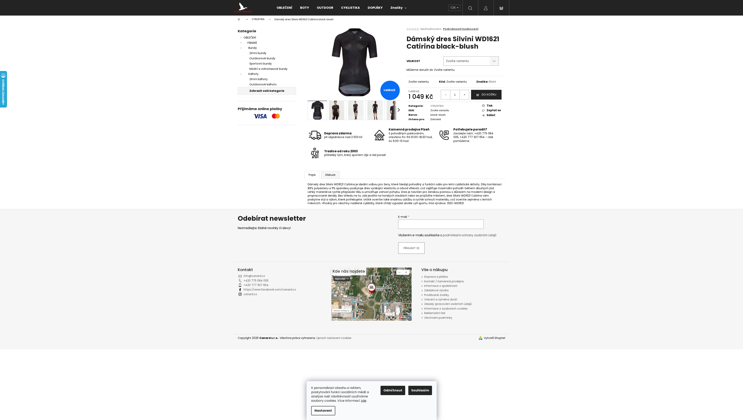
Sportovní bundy (260, 64)
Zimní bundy (257, 53)
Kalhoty (253, 74)
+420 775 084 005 (256, 281)
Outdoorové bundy (262, 58)
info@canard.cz (254, 276)
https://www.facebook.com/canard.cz (270, 289)
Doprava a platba (436, 277)
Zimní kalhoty (258, 79)
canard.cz (250, 294)
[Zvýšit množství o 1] (464, 94)
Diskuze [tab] (330, 175)
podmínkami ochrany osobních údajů (469, 235)
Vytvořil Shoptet (494, 338)
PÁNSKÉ (252, 43)
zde (363, 400)
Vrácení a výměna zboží (440, 299)
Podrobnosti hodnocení (460, 29)
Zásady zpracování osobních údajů (448, 304)
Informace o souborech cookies (446, 309)
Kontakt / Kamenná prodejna (444, 281)
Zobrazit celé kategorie (266, 91)
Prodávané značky (436, 295)
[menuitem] (284, 8)
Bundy (252, 48)
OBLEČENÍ (250, 37)
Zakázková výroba (436, 290)
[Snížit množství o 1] (445, 94)
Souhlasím (420, 390)
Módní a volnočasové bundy (268, 69)
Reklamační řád (434, 313)
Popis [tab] (312, 175)
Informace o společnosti (440, 286)
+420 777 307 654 (256, 285)
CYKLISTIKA (437, 106)
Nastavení (323, 410)
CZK (453, 8)
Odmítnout (392, 390)
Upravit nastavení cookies (333, 338)
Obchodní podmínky (438, 318)
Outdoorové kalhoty (263, 84)
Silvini (492, 82)
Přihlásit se (411, 248)
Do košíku (489, 94)
